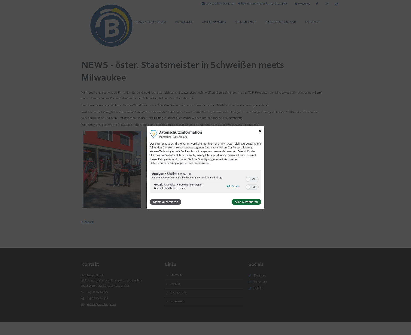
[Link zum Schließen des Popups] (260, 131)
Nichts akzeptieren (165, 202)
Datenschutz (180, 137)
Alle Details (233, 186)
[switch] (252, 179)
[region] (205, 182)
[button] (248, 179)
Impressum (164, 137)
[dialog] (205, 167)
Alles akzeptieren (246, 202)
